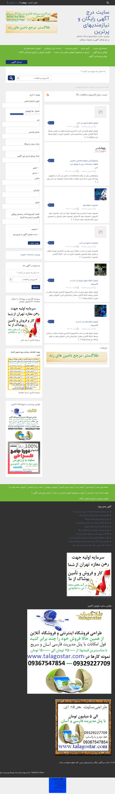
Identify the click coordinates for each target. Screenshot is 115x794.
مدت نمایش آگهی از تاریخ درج (25, 234)
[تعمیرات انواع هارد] (100, 199)
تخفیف (34, 229)
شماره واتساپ (34, 132)
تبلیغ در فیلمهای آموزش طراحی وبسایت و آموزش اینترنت (89, 538)
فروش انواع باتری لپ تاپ (87, 123)
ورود (10, 2)
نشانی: (36, 178)
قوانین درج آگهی (100, 52)
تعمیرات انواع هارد (90, 205)
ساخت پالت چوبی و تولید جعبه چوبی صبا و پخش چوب (90, 545)
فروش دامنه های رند (32, 48)
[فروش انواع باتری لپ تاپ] (100, 117)
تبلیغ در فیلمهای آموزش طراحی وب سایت (71, 52)
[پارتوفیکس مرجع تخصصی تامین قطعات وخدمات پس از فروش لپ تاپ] (100, 155)
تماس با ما (79, 487)
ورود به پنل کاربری (66, 487)
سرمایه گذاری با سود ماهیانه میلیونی (96, 526)
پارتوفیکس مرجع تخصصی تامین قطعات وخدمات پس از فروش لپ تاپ (84, 164)
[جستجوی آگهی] (11, 77)
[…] (86, 137)
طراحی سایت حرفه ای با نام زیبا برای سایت (94, 515)
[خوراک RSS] (108, 2)
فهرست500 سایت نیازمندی (97, 492)
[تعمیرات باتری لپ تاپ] (100, 237)
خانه (107, 87)
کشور (35, 167)
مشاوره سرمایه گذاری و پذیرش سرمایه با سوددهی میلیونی (88, 541)
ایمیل (37, 202)
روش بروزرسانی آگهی (98, 56)
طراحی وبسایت (71, 48)
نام (38, 120)
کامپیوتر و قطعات (87, 126)
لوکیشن (36, 190)
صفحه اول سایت (100, 48)
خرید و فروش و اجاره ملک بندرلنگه (97, 519)
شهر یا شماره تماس (31, 101)
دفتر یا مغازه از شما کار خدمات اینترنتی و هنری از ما (91, 512)
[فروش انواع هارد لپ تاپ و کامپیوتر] (100, 316)
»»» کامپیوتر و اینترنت (96, 87)
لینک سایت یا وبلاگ (31, 144)
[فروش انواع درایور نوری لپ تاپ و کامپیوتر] (100, 275)
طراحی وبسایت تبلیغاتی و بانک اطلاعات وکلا (93, 530)
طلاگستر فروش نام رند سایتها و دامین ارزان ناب (92, 534)
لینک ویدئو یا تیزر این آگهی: (28, 156)
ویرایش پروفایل (51, 487)
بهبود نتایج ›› (34, 243)
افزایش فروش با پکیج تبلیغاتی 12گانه (34, 52)
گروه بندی (85, 48)
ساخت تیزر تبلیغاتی (52, 48)
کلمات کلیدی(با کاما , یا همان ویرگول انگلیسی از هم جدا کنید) (25, 216)
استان (34, 173)
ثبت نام (16, 2)
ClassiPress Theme (37, 772)
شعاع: (37, 111)
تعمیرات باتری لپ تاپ (88, 243)
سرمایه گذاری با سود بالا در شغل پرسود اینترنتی (92, 523)
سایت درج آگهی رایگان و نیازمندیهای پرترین (93, 21)
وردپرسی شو (4, 772)
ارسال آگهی (16, 62)
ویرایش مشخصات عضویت (30, 254)
